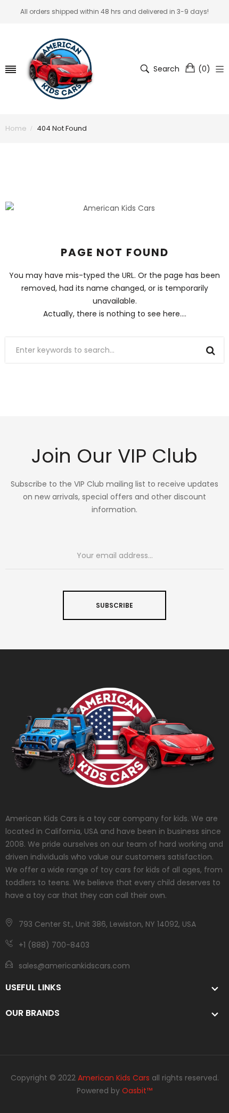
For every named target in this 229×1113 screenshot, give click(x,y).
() (204, 68)
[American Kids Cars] (61, 69)
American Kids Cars (114, 1077)
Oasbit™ (137, 1090)
